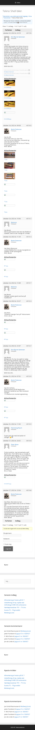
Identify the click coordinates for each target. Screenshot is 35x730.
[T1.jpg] (9, 155)
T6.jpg (5, 191)
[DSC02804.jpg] (9, 93)
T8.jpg (5, 212)
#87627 (29, 346)
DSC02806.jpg (7, 119)
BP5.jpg (6, 339)
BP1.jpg (6, 266)
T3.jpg (5, 180)
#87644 (29, 440)
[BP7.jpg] (9, 413)
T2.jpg (5, 170)
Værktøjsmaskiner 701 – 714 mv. (15, 607)
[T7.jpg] (9, 197)
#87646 (29, 490)
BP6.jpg (6, 407)
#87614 (29, 237)
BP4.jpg (6, 329)
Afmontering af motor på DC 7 (14, 600)
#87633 (29, 424)
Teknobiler (7, 18)
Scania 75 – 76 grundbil (12, 610)
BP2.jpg (6, 276)
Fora (30, 16)
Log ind (8, 549)
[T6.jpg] (9, 186)
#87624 (29, 301)
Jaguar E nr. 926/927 (23, 634)
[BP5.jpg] (9, 335)
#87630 (29, 376)
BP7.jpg (6, 417)
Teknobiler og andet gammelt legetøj (15, 16)
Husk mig (8, 544)
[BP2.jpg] (9, 272)
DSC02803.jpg (7, 87)
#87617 (29, 283)
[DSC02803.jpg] (9, 83)
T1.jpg (5, 159)
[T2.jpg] (9, 165)
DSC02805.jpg (7, 108)
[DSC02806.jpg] (9, 115)
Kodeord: (6, 538)
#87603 (29, 125)
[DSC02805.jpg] (9, 104)
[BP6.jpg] (9, 403)
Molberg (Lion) (9, 613)
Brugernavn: (7, 533)
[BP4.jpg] (9, 324)
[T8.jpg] (9, 208)
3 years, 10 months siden (10, 22)
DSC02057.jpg (7, 484)
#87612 (29, 218)
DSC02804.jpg (7, 98)
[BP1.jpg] (9, 261)
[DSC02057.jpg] (9, 479)
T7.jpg (5, 201)
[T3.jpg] (9, 176)
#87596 (29, 33)
